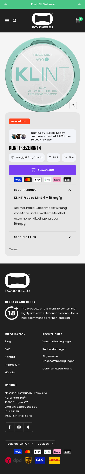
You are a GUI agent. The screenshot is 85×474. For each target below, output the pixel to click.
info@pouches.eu (25, 407)
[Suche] (15, 20)
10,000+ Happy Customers (43, 6)
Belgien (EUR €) (18, 444)
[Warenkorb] (78, 20)
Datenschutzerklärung (57, 368)
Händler (10, 372)
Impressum (12, 365)
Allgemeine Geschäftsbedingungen (58, 358)
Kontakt (10, 357)
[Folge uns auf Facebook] (9, 427)
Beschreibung (25, 190)
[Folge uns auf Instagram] (19, 427)
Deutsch (43, 444)
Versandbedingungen (57, 341)
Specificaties (25, 237)
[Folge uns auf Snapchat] (28, 427)
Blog (8, 341)
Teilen (13, 249)
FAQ (7, 349)
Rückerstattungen (54, 349)
